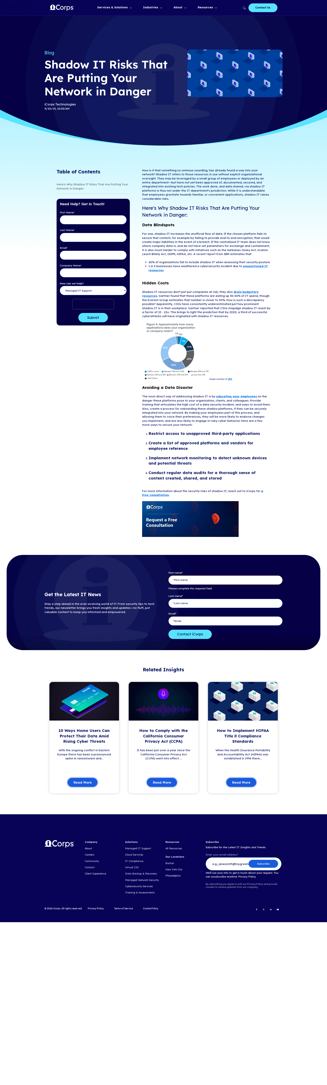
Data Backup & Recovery (141, 873)
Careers (89, 854)
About (178, 7)
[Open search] (244, 7)
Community (92, 861)
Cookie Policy (150, 908)
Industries (150, 7)
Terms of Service (123, 908)
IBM (230, 379)
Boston (169, 863)
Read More (82, 782)
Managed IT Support (138, 848)
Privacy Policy (96, 908)
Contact (90, 867)
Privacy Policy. (247, 876)
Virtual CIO (132, 867)
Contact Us (262, 7)
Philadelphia (173, 875)
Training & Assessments (140, 892)
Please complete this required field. (190, 588)
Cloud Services (134, 854)
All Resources (173, 848)
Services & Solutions (112, 7)
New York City (173, 869)
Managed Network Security (142, 879)
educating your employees (236, 396)
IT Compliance (134, 861)
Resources (205, 7)
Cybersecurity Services (139, 886)
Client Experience (95, 873)
